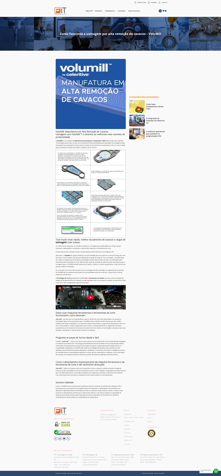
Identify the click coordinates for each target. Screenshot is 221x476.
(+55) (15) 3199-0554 (61, 467)
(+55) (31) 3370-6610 (118, 465)
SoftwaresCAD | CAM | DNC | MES (133, 415)
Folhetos (127, 433)
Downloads (128, 436)
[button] (99, 11)
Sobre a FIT (128, 440)
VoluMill (60, 272)
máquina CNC (109, 252)
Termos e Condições (159, 473)
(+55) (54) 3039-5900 (90, 465)
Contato (127, 444)
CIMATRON (151, 414)
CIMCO (150, 422)
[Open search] (160, 10)
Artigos (126, 425)
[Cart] (164, 11)
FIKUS (149, 418)
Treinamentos (129, 421)
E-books (127, 429)
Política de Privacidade (147, 473)
